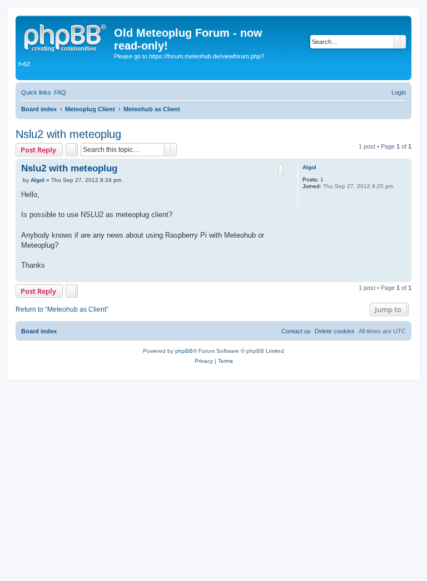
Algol (309, 167)
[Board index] (66, 36)
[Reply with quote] (281, 171)
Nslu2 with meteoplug (68, 134)
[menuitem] (60, 92)
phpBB (184, 351)
